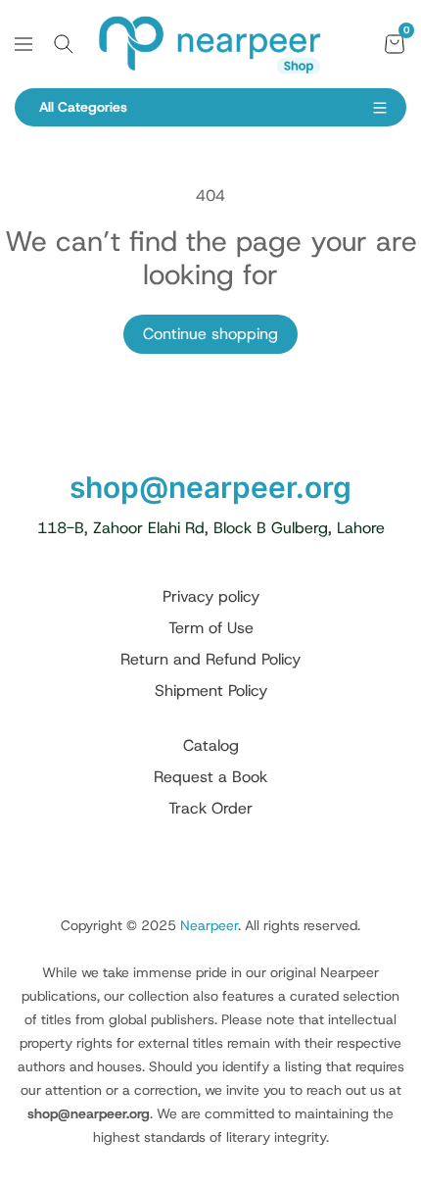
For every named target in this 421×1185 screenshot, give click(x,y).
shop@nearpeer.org (210, 487)
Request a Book (210, 776)
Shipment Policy (211, 690)
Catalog (211, 745)
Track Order (210, 808)
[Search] (63, 44)
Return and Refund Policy (210, 659)
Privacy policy (211, 596)
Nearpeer (209, 925)
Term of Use (211, 627)
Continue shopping (210, 333)
